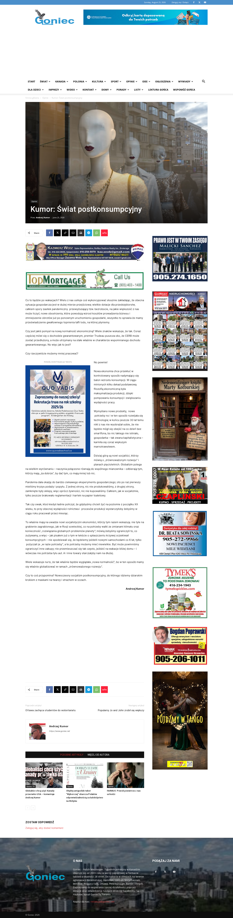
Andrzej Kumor (43, 217)
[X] (57, 232)
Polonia (78, 81)
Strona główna (32, 97)
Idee (145, 81)
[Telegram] (88, 232)
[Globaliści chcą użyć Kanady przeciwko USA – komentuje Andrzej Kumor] (44, 775)
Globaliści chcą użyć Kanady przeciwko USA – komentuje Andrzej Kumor (39, 794)
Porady (121, 89)
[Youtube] (174, 871)
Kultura (97, 81)
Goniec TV (30, 786)
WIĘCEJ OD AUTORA (98, 755)
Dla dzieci (34, 89)
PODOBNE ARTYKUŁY (71, 755)
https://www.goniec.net (59, 731)
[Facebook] (49, 232)
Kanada (60, 81)
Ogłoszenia (163, 81)
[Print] (80, 232)
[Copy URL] (65, 232)
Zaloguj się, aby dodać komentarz (44, 827)
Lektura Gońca (158, 89)
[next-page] (33, 808)
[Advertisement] (116, 52)
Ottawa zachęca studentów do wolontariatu (50, 710)
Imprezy (54, 89)
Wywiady (184, 81)
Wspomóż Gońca (184, 89)
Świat (44, 81)
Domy (105, 89)
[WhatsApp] (96, 232)
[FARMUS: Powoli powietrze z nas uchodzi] (125, 775)
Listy (137, 89)
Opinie (130, 81)
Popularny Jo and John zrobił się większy (121, 710)
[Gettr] (104, 232)
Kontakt (88, 89)
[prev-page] (27, 808)
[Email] (73, 232)
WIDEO (71, 89)
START (31, 81)
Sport (115, 81)
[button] (203, 81)
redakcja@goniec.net (102, 901)
